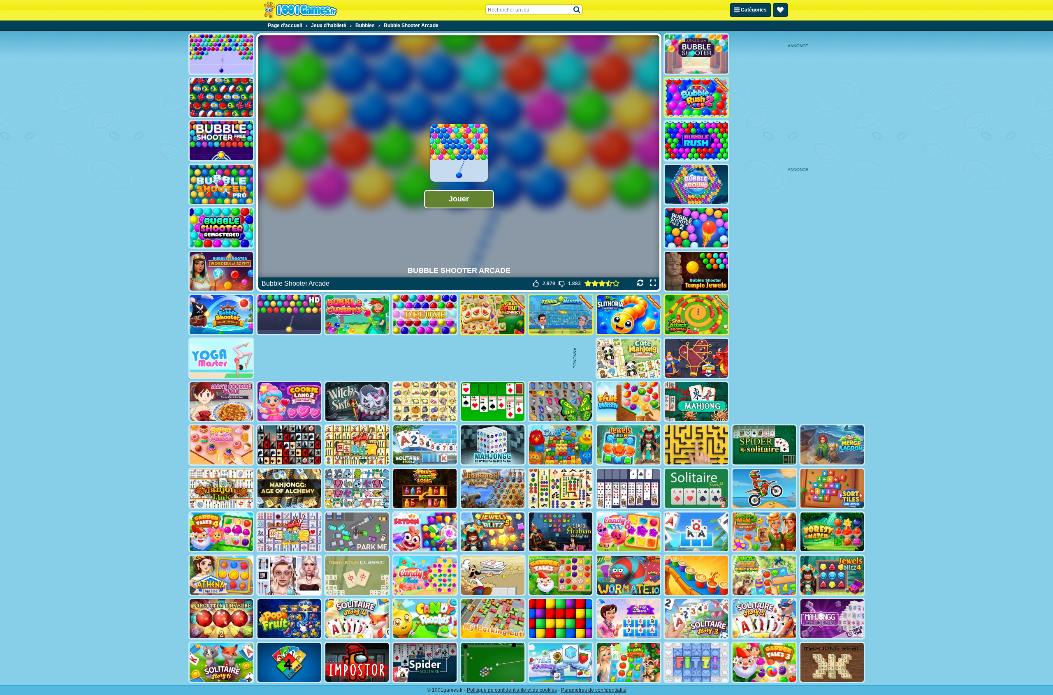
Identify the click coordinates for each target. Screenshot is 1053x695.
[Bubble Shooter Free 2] (696, 228)
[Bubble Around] (696, 184)
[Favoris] (780, 10)
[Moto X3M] (764, 488)
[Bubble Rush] (696, 141)
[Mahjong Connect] (357, 445)
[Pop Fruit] (289, 619)
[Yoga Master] (221, 358)
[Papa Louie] (493, 575)
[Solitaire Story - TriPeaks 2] (425, 445)
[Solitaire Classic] (493, 402)
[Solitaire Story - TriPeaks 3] (696, 619)
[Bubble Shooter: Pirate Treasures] (221, 314)
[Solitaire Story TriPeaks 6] (221, 662)
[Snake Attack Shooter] (696, 314)
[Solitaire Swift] (696, 488)
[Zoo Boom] (561, 445)
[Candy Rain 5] (425, 575)
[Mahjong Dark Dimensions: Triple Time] (832, 619)
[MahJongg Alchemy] (289, 488)
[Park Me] (357, 532)
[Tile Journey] (561, 662)
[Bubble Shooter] (221, 54)
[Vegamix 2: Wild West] (764, 532)
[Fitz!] (696, 662)
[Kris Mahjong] (425, 402)
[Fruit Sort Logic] (425, 488)
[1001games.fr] (300, 9)
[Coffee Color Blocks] (696, 575)
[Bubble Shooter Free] (221, 141)
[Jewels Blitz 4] (832, 575)
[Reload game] (640, 283)
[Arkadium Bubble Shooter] (696, 54)
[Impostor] (357, 662)
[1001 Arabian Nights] (561, 532)
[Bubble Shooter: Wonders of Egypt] (221, 271)
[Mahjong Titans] (561, 488)
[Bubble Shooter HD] (289, 314)
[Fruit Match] (628, 402)
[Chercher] (577, 10)
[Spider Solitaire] (764, 445)
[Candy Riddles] (425, 619)
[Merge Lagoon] (832, 445)
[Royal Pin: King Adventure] (696, 358)
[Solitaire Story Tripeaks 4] (357, 619)
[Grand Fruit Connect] (493, 314)
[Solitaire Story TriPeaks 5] (764, 619)
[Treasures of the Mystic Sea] (493, 488)
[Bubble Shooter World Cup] (221, 97)
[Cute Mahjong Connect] (628, 358)
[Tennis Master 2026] (561, 314)
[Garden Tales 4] (221, 532)
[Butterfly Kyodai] (561, 402)
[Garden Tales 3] (764, 662)
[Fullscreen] (653, 283)
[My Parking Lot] (493, 619)
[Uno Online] (289, 662)
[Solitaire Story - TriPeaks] (696, 532)
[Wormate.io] (628, 575)
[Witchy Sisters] (357, 402)
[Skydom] (425, 532)
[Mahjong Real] (832, 662)
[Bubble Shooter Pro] (221, 184)
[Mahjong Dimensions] (493, 445)
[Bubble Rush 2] (696, 97)
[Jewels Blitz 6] (628, 445)
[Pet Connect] (357, 488)
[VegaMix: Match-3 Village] (628, 662)
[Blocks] (561, 619)
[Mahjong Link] (221, 488)
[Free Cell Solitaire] (628, 488)
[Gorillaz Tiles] (289, 445)
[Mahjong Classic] (357, 575)
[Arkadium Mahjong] (696, 402)
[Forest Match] (832, 532)
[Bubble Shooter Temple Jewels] (696, 271)
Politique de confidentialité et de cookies (512, 690)
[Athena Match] (221, 575)
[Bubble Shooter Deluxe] (425, 314)
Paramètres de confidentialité (593, 690)
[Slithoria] (628, 314)
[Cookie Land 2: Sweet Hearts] (289, 402)
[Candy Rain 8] (628, 532)
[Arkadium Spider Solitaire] (425, 662)
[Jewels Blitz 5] (493, 532)
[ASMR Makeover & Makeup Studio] (289, 575)
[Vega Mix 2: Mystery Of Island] (764, 575)
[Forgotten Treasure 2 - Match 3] (221, 619)
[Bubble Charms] (357, 314)
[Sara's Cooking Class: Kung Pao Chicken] (221, 402)
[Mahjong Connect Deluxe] (289, 532)
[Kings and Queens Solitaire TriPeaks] (628, 619)
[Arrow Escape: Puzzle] (696, 445)
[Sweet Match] (221, 445)
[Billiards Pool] (493, 662)
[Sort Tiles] (832, 488)
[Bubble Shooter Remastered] (221, 228)
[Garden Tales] (561, 575)
